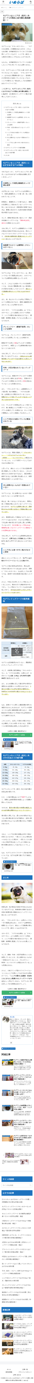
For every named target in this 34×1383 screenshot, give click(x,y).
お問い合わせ (17, 1375)
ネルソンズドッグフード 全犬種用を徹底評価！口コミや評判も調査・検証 (16, 1215)
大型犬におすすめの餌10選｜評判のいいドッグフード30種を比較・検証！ (16, 1243)
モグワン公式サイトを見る (17, 735)
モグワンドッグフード (9, 1048)
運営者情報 (9, 1372)
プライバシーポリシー (25, 1372)
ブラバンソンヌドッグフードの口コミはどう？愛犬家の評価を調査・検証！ (16, 1251)
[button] (30, 1185)
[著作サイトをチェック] (11, 1042)
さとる (12, 1017)
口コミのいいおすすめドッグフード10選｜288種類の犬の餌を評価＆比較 (16, 1201)
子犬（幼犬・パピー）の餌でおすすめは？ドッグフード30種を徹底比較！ (17, 1272)
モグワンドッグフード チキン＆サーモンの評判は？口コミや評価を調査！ (16, 1208)
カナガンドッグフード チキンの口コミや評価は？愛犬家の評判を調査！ (16, 1229)
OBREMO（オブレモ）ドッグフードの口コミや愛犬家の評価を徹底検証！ (16, 1236)
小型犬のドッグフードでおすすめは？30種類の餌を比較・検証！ (16, 1222)
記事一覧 (25, 1369)
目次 (14, 103)
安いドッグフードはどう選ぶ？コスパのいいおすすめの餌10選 (17, 1265)
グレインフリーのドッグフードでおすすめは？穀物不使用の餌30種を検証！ (16, 1286)
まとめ (7, 155)
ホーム (9, 1369)
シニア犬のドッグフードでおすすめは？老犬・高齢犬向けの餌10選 (16, 1279)
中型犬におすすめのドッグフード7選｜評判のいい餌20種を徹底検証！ (16, 1258)
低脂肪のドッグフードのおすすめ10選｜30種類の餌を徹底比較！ (16, 1301)
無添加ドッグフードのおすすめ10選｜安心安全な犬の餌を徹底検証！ (16, 1293)
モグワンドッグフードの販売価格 (15, 147)
